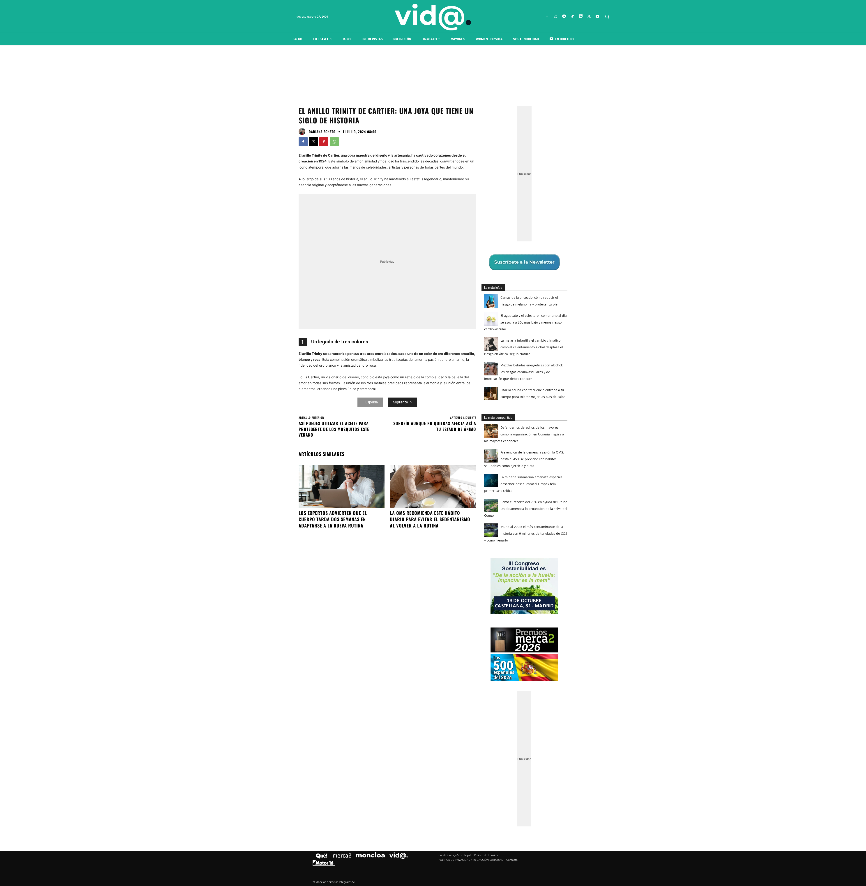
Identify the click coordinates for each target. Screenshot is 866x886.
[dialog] (433, 443)
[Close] (511, 370)
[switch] (489, 442)
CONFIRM (402, 508)
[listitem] (433, 432)
